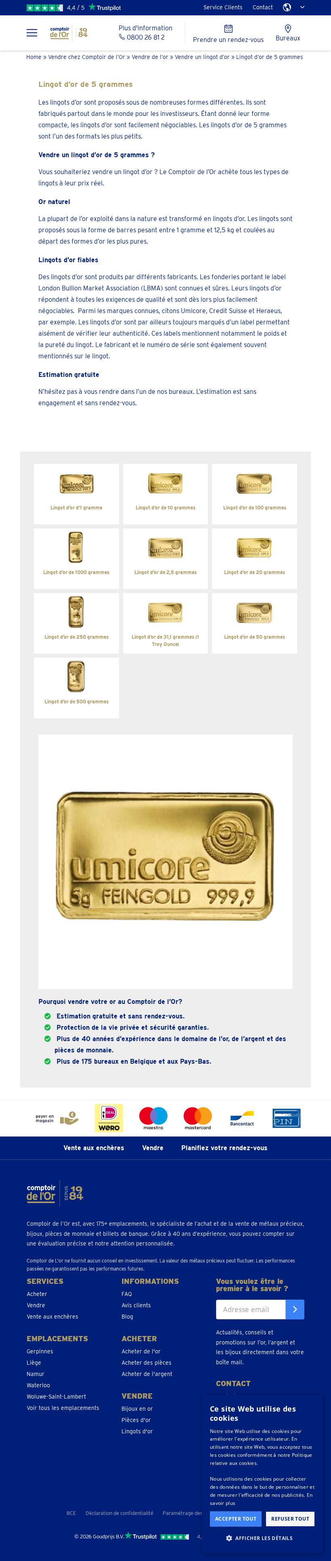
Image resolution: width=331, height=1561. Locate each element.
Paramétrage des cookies (192, 1513)
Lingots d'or (137, 1431)
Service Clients (223, 7)
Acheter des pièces (147, 1362)
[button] (262, 1538)
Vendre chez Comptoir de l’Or (86, 56)
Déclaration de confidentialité (119, 1513)
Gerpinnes (40, 1351)
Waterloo (38, 1385)
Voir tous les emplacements (63, 1407)
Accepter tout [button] (235, 1518)
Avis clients (136, 1305)
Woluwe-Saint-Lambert (56, 1396)
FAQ (127, 1293)
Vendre (152, 1148)
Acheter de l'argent (147, 1373)
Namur (35, 1373)
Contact (263, 7)
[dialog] (262, 1473)
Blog (127, 1316)
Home (34, 56)
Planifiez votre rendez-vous (224, 1148)
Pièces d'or (136, 1419)
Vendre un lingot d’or (202, 56)
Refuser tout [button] (290, 1518)
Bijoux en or (137, 1408)
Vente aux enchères (93, 1148)
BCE (71, 1513)
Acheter (37, 1293)
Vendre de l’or (150, 56)
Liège (34, 1362)
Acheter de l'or (141, 1351)
